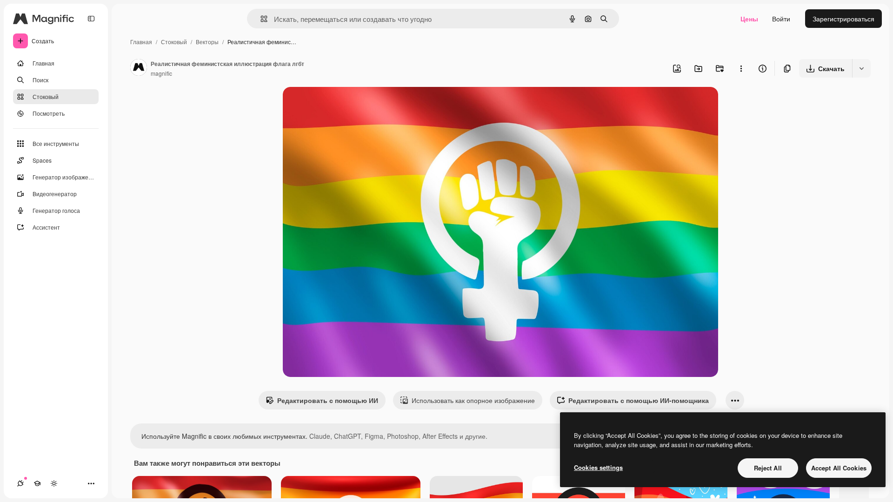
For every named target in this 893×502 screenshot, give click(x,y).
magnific (161, 73)
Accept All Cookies (838, 467)
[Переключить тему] (54, 483)
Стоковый (174, 42)
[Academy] (37, 483)
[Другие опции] (741, 68)
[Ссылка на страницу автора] (138, 68)
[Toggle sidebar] (91, 18)
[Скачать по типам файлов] (861, 68)
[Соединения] (20, 483)
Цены (749, 18)
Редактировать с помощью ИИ (327, 400)
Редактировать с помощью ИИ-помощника (638, 400)
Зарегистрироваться (843, 18)
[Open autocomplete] (260, 18)
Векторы (207, 42)
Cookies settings (598, 467)
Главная (141, 42)
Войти (781, 18)
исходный (345, 105)
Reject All (768, 467)
